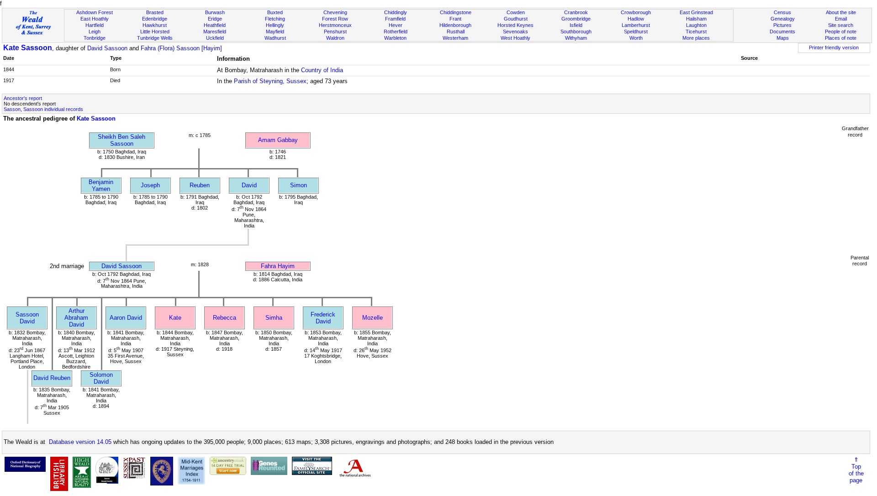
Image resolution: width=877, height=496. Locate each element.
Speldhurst (636, 31)
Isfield (576, 25)
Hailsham (696, 18)
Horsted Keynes (515, 25)
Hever (395, 25)
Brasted (155, 12)
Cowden (516, 12)
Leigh (94, 31)
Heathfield (215, 25)
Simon (298, 185)
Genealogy (783, 18)
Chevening (335, 12)
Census (782, 12)
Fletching (275, 18)
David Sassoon (107, 48)
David (249, 185)
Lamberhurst (636, 25)
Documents (782, 31)
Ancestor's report (23, 98)
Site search (840, 25)
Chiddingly (395, 12)
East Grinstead (696, 12)
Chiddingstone (455, 12)
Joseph (150, 185)
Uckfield (215, 38)
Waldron (335, 38)
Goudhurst (516, 18)
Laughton (696, 25)
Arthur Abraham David (76, 317)
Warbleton (395, 38)
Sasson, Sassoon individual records (43, 109)
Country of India (322, 70)
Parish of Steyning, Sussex (270, 81)
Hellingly (275, 25)
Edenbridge (154, 18)
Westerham (455, 38)
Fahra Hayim (278, 266)
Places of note (840, 38)
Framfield (395, 18)
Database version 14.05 (80, 441)
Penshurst (335, 31)
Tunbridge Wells (155, 38)
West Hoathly (515, 38)
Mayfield (275, 31)
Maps (783, 38)
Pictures (782, 25)
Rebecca (224, 317)
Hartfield (94, 25)
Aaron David (126, 317)
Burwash (215, 12)
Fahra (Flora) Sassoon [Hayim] (181, 48)
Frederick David (323, 318)
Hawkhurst (155, 25)
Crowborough (636, 12)
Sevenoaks (515, 31)
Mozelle (372, 317)
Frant (455, 18)
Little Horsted (154, 31)
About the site (841, 12)
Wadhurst (275, 38)
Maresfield (214, 31)
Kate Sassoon (27, 48)
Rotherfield (395, 31)
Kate (175, 317)
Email (841, 18)
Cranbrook (576, 12)
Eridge (215, 18)
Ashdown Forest (94, 12)
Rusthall (456, 31)
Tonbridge (95, 38)
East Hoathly (94, 18)
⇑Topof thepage (856, 470)
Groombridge (576, 18)
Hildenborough (455, 25)
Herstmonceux (335, 25)
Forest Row (335, 18)
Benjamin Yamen (101, 185)
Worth (636, 38)
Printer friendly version (834, 47)
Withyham (576, 38)
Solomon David (101, 378)
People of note (840, 31)
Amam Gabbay (278, 140)
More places (696, 38)
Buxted (275, 12)
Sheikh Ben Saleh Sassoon (121, 140)
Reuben (200, 185)
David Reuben (51, 378)
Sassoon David (27, 318)
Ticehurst (696, 31)
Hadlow (636, 18)
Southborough (576, 31)
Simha (273, 317)
